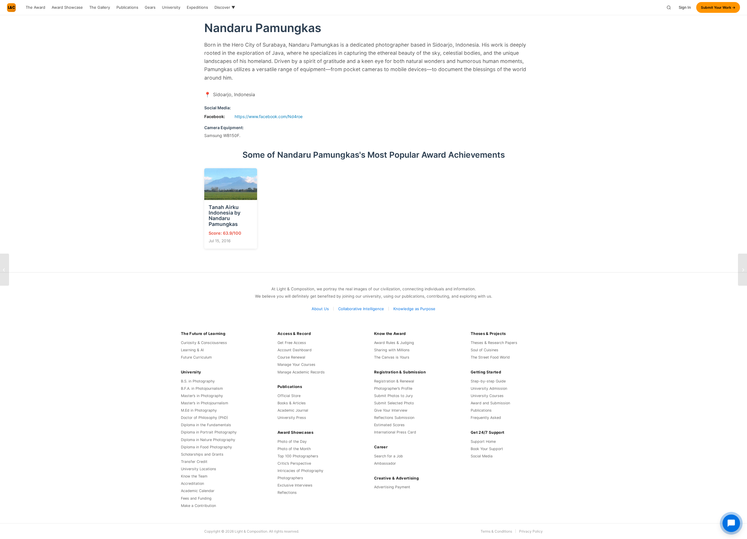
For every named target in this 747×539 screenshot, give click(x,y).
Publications (127, 7)
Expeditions (197, 7)
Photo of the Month (294, 449)
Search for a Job (388, 456)
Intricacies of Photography (300, 470)
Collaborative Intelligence (361, 308)
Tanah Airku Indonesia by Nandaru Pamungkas (224, 215)
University (171, 7)
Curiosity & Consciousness (204, 342)
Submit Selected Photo (394, 403)
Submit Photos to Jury (393, 396)
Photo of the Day (292, 441)
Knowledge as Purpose (414, 308)
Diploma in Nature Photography (208, 440)
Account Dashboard (294, 350)
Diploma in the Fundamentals (206, 425)
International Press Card (395, 432)
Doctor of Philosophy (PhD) (204, 417)
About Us (320, 308)
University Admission (489, 388)
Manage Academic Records (301, 372)
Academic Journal (292, 410)
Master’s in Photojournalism (204, 403)
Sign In (685, 7)
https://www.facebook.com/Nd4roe (269, 116)
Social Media (482, 456)
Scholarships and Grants (202, 454)
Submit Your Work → (718, 7)
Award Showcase (67, 7)
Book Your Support (487, 449)
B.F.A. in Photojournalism (202, 388)
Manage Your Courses (296, 364)
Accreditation (192, 483)
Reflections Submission (394, 417)
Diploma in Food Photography (206, 447)
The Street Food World (490, 357)
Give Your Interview (390, 410)
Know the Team (194, 476)
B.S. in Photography (198, 381)
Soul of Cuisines (484, 350)
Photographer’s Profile (393, 388)
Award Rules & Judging (394, 342)
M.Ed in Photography (199, 410)
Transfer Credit (194, 461)
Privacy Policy (531, 531)
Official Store (289, 396)
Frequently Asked (486, 417)
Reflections (287, 492)
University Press (291, 417)
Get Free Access (291, 342)
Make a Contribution (198, 505)
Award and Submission (490, 403)
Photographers (290, 478)
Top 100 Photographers (297, 456)
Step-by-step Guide (488, 381)
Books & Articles (291, 403)
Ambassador (385, 463)
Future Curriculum (196, 357)
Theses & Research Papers (494, 342)
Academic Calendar (197, 491)
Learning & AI (192, 350)
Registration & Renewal (394, 381)
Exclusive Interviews (295, 485)
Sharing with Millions (392, 350)
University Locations (198, 469)
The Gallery (99, 7)
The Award (35, 7)
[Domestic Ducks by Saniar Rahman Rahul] (4, 270)
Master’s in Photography (202, 396)
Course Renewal (291, 357)
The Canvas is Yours (391, 357)
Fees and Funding (196, 498)
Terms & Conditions (496, 531)
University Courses (487, 396)
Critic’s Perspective (294, 463)
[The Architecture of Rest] (742, 270)
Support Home (483, 441)
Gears (150, 7)
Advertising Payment (392, 487)
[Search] (668, 7)
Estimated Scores (389, 425)
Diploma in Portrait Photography (209, 432)
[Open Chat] (731, 523)
